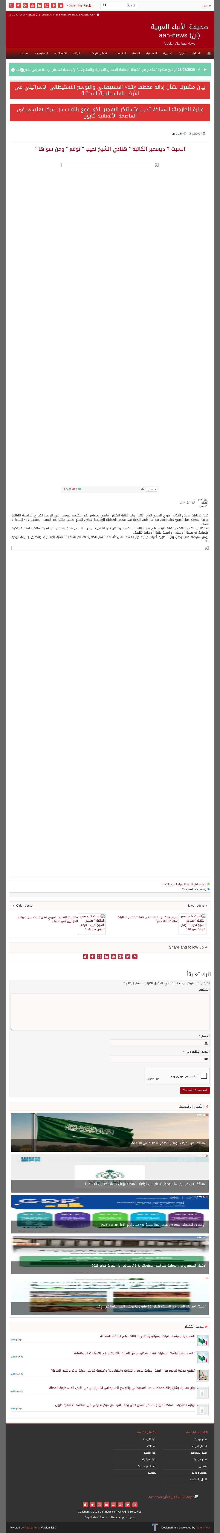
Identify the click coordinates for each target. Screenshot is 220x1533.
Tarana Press (32, 1527)
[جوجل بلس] (25, 6)
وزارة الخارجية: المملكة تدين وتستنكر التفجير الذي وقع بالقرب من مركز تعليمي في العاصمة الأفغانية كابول (110, 112)
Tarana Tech (203, 1527)
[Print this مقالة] (142, 489)
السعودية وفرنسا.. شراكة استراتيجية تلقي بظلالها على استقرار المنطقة (147, 1336)
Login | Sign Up (78, 5)
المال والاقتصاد (198, 1479)
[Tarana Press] (155, 1527)
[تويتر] (18, 6)
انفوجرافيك (60, 53)
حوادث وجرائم (199, 1472)
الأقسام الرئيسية (197, 1432)
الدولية (196, 53)
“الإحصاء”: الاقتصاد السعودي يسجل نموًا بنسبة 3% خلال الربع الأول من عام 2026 (153, 1225)
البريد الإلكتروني (196, 1052)
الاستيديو (42, 53)
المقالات (121, 53)
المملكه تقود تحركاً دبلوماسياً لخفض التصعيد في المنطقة (168, 1143)
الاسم (204, 1036)
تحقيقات (77, 53)
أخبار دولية (200, 884)
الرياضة (136, 53)
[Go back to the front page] (173, 1497)
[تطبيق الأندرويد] (54, 6)
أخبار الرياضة (149, 1439)
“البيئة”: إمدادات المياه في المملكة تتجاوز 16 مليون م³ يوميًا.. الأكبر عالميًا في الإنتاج (151, 1306)
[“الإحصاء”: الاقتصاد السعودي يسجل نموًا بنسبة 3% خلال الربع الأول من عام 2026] (110, 1214)
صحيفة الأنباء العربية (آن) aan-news (179, 31)
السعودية (151, 53)
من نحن (207, 5)
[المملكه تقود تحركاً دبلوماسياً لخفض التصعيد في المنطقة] (110, 1133)
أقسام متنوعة (99, 53)
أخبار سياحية (149, 1459)
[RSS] (11, 6)
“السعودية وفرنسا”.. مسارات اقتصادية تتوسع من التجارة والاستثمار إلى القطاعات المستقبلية (134, 1353)
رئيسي (203, 1466)
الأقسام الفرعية (147, 1432)
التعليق (204, 990)
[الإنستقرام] (47, 6)
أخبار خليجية (200, 1459)
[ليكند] (40, 6)
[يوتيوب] (33, 6)
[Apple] (61, 6)
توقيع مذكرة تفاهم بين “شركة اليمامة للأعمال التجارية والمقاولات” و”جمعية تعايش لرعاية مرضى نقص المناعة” (94, 69)
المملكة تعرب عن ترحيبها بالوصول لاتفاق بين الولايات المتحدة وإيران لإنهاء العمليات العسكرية (145, 1184)
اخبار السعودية (199, 1452)
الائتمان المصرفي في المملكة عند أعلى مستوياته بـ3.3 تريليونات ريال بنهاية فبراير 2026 (149, 1266)
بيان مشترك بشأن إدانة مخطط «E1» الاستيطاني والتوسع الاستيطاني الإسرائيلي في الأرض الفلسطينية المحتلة (110, 90)
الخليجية (167, 53)
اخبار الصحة (150, 1452)
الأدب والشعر (170, 884)
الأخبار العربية (185, 884)
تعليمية (152, 1472)
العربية (182, 53)
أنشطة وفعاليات (147, 1466)
